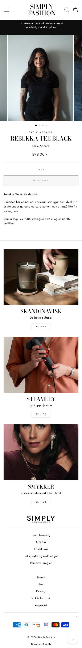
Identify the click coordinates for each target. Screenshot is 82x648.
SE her (41, 326)
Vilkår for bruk (41, 598)
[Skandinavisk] (41, 277)
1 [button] (36, 126)
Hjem (41, 584)
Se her (41, 414)
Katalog (41, 591)
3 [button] (43, 126)
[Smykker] (41, 452)
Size (40, 169)
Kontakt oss (41, 549)
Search (41, 577)
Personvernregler (41, 563)
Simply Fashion (42, 10)
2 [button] (40, 126)
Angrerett (41, 605)
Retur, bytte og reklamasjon (41, 556)
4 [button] (47, 126)
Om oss (41, 542)
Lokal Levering (41, 535)
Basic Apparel (41, 132)
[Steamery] (41, 365)
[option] (41, 25)
